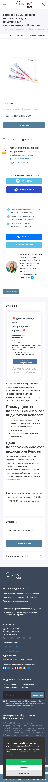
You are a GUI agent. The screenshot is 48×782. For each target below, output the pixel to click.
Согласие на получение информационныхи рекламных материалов (20, 614)
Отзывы (20, 36)
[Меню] (4, 4)
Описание (7, 36)
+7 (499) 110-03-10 (11, 629)
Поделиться (10, 291)
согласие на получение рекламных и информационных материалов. (25, 704)
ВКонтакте (26, 237)
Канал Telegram (26, 245)
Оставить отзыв (24, 543)
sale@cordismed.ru (10, 646)
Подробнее (24, 767)
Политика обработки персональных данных (21, 593)
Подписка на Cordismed (17, 679)
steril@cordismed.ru (23, 159)
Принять (24, 762)
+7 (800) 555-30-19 (11, 632)
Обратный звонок (10, 634)
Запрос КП (24, 125)
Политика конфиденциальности (16, 601)
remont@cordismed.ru (11, 651)
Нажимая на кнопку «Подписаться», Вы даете (25, 703)
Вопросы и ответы (38, 36)
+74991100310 (19, 162)
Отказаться (24, 773)
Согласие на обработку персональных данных (22, 609)
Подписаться (38, 695)
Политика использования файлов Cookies (20, 597)
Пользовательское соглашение (16, 605)
